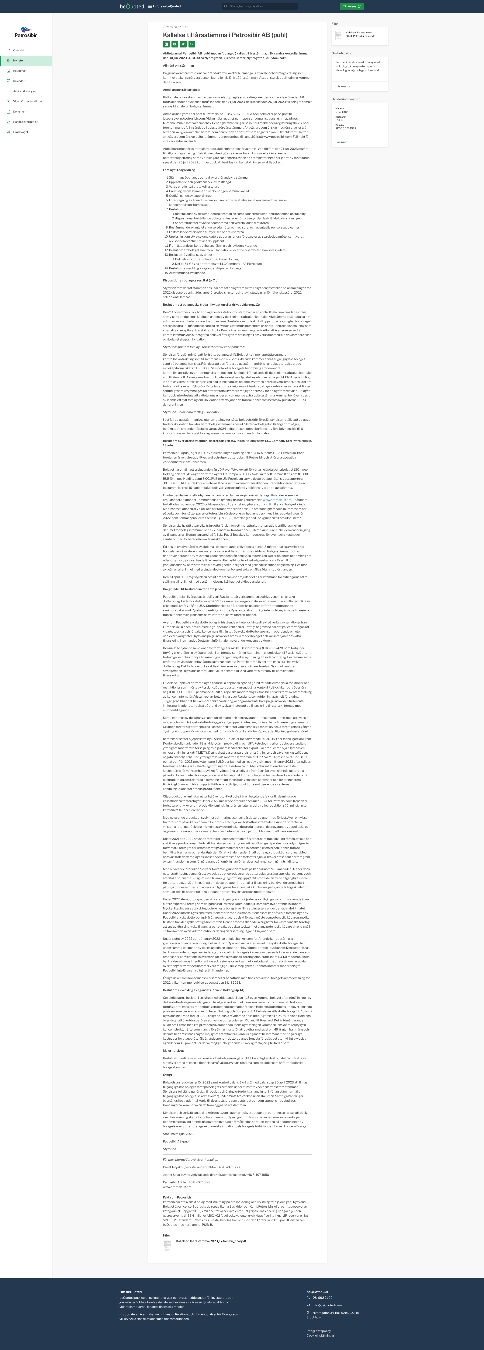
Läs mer (341, 86)
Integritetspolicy (319, 1331)
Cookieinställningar (320, 1335)
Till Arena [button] (350, 6)
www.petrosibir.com (277, 500)
